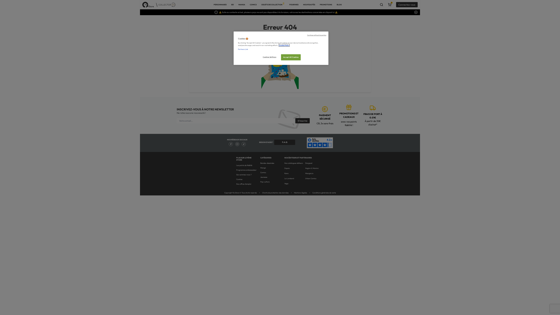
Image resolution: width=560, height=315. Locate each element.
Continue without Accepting (316, 35)
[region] (281, 48)
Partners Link (243, 49)
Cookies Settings (269, 57)
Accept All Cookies (291, 57)
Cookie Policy (284, 45)
